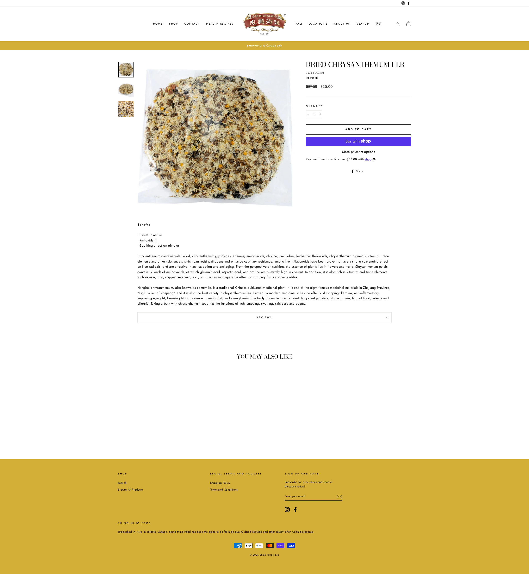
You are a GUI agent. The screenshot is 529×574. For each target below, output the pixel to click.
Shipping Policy (220, 483)
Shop (173, 24)
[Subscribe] (339, 496)
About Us (342, 24)
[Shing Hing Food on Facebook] (295, 509)
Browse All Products (130, 489)
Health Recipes (220, 24)
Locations (318, 24)
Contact (192, 24)
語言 (379, 24)
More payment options (358, 151)
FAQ (298, 24)
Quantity (314, 106)
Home (158, 24)
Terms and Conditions (223, 489)
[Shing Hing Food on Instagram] (287, 509)
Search (363, 24)
